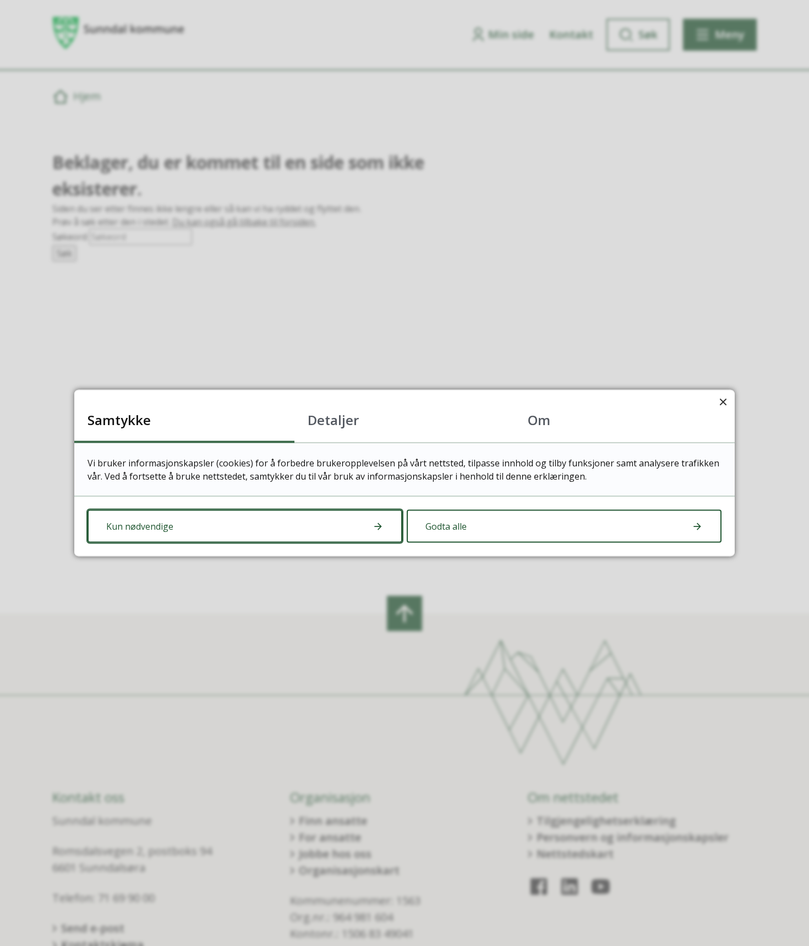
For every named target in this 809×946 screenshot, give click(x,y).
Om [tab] (539, 420)
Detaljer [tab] (333, 420)
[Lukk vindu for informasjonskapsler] (722, 401)
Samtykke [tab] (119, 420)
